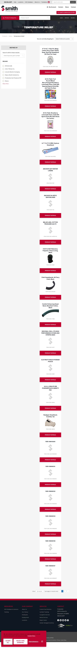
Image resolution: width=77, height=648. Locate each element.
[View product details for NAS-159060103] (50, 522)
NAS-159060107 (50, 566)
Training (6, 612)
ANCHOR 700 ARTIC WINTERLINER (50, 196)
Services (67, 17)
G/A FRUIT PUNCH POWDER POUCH (50, 360)
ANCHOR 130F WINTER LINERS (50, 170)
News (67, 7)
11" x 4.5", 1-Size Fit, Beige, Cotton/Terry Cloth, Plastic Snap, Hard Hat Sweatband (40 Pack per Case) (50, 51)
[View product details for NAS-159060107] (50, 571)
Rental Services (44, 617)
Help (15, 2)
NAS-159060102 (50, 491)
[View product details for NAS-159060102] (50, 497)
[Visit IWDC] (61, 625)
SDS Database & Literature (11, 609)
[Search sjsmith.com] (48, 18)
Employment (25, 617)
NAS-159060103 (50, 516)
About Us (37, 2)
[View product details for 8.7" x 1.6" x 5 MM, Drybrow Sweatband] (50, 151)
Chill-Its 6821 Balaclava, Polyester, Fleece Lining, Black (50, 250)
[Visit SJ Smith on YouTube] (63, 620)
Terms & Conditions (52, 640)
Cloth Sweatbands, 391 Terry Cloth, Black (50, 278)
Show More (6, 83)
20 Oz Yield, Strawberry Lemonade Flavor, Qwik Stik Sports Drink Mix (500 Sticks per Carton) (50, 115)
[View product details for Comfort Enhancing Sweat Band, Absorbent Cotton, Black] (50, 313)
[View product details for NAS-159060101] (50, 472)
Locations (20, 2)
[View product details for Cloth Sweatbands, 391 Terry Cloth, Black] (50, 285)
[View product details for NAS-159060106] (50, 547)
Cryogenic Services (45, 614)
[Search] (22, 55)
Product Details (50, 72)
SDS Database (29, 2)
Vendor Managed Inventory (47, 623)
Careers (60, 7)
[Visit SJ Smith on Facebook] (58, 620)
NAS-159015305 (50, 441)
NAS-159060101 (50, 466)
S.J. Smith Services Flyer (66, 12)
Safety (10, 36)
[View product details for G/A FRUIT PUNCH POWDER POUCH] (50, 367)
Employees (25, 614)
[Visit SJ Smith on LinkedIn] (61, 620)
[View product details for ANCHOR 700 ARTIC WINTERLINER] (50, 203)
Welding (73, 17)
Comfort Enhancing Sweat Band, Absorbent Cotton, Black (50, 305)
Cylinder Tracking (44, 612)
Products (4, 36)
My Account (52, 7)
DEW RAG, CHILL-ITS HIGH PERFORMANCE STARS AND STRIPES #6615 (50, 333)
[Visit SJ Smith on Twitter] (65, 620)
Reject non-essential (20, 641)
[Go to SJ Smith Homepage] (9, 8)
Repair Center (43, 620)
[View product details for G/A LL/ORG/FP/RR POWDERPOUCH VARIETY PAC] (50, 396)
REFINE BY (14, 48)
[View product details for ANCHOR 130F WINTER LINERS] (50, 176)
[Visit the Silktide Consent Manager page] (42, 641)
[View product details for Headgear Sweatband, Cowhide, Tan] (50, 422)
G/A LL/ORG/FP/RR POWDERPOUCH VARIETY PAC (50, 388)
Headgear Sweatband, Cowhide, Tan (50, 416)
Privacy (58, 640)
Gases (61, 17)
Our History (25, 612)
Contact (73, 7)
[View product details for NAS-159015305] (50, 447)
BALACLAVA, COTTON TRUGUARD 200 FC (50, 223)
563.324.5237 (8, 2)
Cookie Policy (63, 640)
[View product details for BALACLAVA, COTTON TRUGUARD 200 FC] (50, 230)
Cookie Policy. (31, 636)
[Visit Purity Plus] (69, 625)
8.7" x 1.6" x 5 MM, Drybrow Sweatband (50, 144)
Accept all (8, 641)
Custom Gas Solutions (45, 609)
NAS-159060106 (50, 541)
